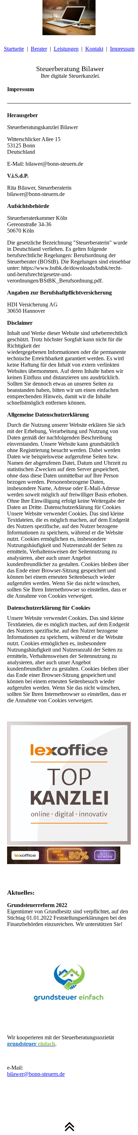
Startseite (14, 49)
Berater (39, 49)
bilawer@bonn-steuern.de (36, 1074)
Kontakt (94, 49)
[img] (69, 17)
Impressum (122, 49)
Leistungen (66, 49)
